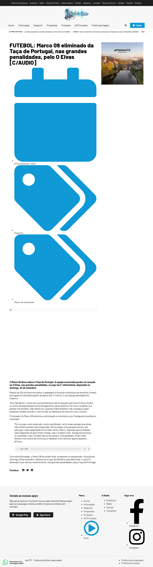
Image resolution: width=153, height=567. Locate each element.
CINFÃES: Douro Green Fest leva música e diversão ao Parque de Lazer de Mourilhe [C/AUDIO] (99, 32)
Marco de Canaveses (24, 302)
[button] (126, 25)
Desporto (18, 233)
